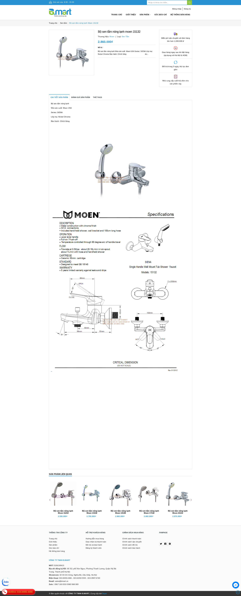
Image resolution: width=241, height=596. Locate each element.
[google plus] (170, 544)
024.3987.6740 (94, 578)
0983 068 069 (72, 584)
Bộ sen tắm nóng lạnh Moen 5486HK (178, 512)
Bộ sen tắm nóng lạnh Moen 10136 (92, 512)
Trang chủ (116, 15)
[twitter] (161, 544)
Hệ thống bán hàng (180, 15)
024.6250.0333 (79, 578)
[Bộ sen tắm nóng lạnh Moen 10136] (92, 493)
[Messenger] (235, 585)
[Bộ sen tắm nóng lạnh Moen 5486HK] (177, 493)
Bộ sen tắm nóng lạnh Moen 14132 (63, 512)
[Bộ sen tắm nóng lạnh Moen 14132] (63, 493)
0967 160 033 (60, 584)
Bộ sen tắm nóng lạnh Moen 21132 (149, 512)
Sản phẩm (145, 15)
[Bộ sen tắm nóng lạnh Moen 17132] (120, 493)
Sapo (104, 593)
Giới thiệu (131, 15)
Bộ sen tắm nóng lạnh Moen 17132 (120, 512)
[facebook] (165, 544)
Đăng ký (187, 9)
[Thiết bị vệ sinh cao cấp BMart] (65, 11)
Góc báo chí (160, 15)
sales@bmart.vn (61, 581)
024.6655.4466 (65, 578)
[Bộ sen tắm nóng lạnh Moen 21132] (149, 493)
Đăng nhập (176, 9)
